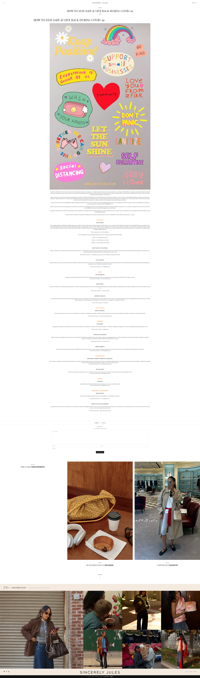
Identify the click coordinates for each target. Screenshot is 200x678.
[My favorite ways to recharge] (100, 510)
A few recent (167, 565)
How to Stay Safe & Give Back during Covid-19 (100, 11)
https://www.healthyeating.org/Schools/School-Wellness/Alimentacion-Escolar (104, 254)
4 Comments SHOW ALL (100, 422)
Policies (190, 671)
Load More (100, 574)
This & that (33, 467)
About (187, 671)
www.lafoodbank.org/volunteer (102, 240)
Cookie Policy (106, 676)
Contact (194, 671)
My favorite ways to (100, 565)
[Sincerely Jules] (100, 2)
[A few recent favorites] (167, 510)
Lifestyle (100, 7)
